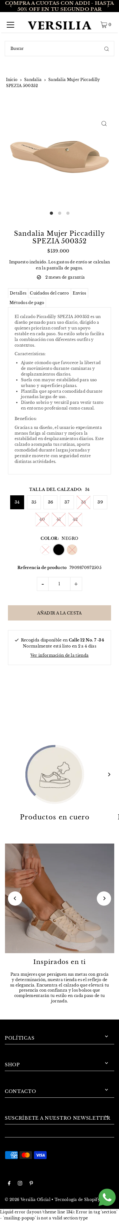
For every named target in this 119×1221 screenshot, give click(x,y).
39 (100, 502)
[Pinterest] (31, 1184)
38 (83, 502)
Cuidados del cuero (49, 293)
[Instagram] (20, 1184)
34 (17, 502)
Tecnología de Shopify (77, 1199)
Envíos (79, 293)
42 (75, 519)
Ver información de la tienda (59, 655)
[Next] (108, 6)
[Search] (106, 48)
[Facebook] (9, 1184)
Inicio (12, 79)
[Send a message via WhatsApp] (107, 1197)
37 (66, 502)
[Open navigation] (10, 25)
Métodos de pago (27, 302)
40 (42, 519)
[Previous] (11, 6)
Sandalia (33, 79)
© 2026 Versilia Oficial (27, 1199)
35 (33, 502)
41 (58, 519)
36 (50, 502)
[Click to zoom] (104, 123)
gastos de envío (71, 262)
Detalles (18, 293)
